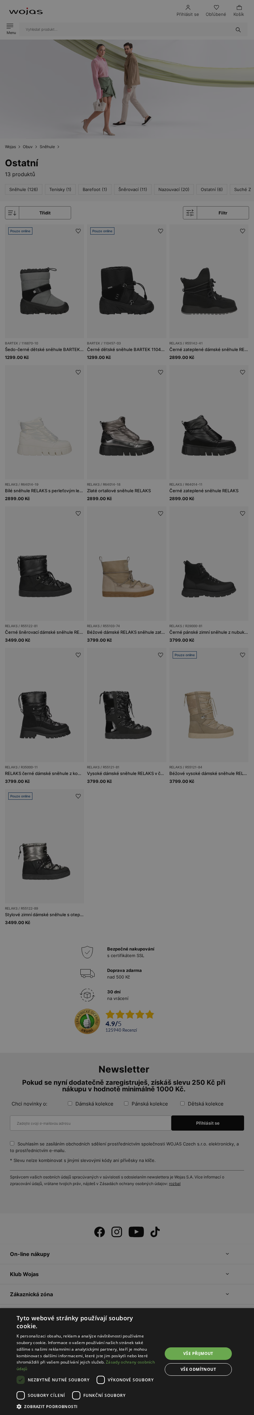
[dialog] (127, 707)
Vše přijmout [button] (198, 1353)
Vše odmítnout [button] (198, 1369)
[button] (87, 1406)
